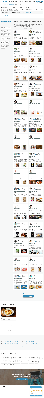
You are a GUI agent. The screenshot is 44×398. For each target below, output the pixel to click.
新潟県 (5, 341)
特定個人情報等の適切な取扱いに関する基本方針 (30, 392)
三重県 (34, 341)
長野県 (17, 341)
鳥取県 (27, 343)
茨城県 (7, 4)
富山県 (8, 341)
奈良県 (15, 343)
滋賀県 (5, 343)
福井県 (12, 341)
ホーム (2, 4)
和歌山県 (17, 343)
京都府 (8, 343)
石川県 (10, 341)
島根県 (29, 343)
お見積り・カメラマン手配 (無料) (6, 21)
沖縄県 (23, 346)
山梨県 (15, 341)
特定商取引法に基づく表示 (20, 392)
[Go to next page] (34, 293)
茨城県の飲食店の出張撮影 (11, 4)
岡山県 (32, 343)
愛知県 (32, 341)
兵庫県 (12, 343)
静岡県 (29, 341)
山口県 (36, 343)
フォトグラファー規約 (9, 392)
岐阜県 (27, 341)
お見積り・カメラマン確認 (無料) (22, 379)
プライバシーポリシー (15, 392)
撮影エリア (5, 4)
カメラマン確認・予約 (39, 1)
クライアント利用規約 (4, 392)
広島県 (34, 343)
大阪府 (10, 343)
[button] (2, 27)
